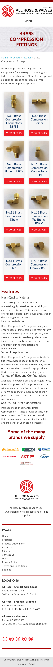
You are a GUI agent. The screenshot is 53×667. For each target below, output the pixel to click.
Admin (32, 664)
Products (15, 57)
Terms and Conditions (14, 565)
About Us (7, 547)
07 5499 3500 (17, 620)
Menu (28, 21)
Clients (6, 551)
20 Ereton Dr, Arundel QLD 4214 (19, 594)
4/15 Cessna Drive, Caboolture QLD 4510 (24, 623)
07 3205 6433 (17, 605)
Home (4, 57)
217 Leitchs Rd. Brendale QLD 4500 (21, 609)
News (5, 558)
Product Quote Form (13, 543)
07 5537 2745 (17, 590)
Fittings (27, 57)
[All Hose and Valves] (26, 17)
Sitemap (6, 569)
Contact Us (8, 554)
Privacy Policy (9, 562)
